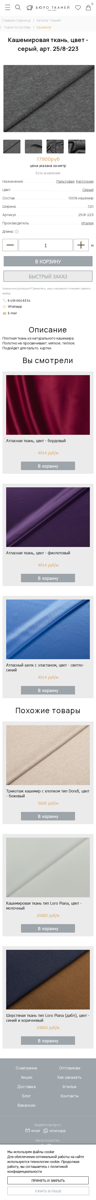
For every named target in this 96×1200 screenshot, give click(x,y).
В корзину (48, 261)
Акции (26, 1077)
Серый (88, 189)
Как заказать (70, 1077)
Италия (87, 223)
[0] (88, 8)
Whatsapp (15, 306)
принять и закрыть (48, 1180)
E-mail (12, 313)
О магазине (26, 1068)
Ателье (70, 1086)
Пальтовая (65, 181)
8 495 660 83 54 (19, 301)
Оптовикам (69, 1068)
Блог (26, 1096)
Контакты (70, 1096)
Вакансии (26, 1105)
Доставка (26, 1086)
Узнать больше (48, 1191)
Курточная (85, 181)
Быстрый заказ (48, 276)
